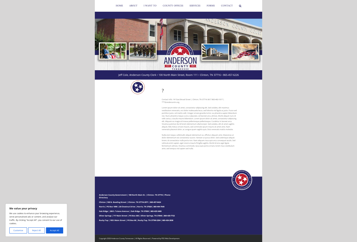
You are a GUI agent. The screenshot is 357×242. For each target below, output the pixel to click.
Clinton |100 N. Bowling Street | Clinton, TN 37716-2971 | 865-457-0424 (130, 202)
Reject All (36, 230)
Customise (18, 230)
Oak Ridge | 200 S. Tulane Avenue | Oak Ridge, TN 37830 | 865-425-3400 (130, 211)
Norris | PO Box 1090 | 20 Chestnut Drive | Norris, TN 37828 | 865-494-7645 (131, 206)
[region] (36, 220)
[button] (228, 6)
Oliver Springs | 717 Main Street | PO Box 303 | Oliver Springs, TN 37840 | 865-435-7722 (137, 215)
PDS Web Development (170, 238)
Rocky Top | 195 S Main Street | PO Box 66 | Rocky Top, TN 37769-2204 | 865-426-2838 (136, 220)
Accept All (54, 230)
